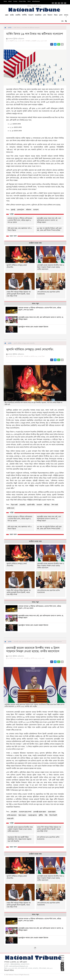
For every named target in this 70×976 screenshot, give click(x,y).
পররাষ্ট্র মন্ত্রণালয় (32, 815)
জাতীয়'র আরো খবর (35, 243)
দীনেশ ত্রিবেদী (53, 815)
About (10, 1)
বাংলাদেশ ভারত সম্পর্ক (25, 812)
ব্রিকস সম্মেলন (22, 815)
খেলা (44, 15)
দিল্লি (46, 815)
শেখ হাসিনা (14, 812)
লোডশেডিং (22, 505)
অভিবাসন (28, 210)
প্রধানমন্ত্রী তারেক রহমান (39, 812)
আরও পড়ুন (35, 303)
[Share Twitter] (55, 44)
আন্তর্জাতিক (38, 15)
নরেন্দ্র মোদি (10, 819)
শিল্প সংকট (55, 505)
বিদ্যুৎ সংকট (14, 505)
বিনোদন (50, 15)
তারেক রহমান (51, 812)
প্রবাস (60, 15)
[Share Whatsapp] (58, 44)
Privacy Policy (22, 1)
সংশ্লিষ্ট (11, 214)
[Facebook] (53, 3)
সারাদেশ (30, 15)
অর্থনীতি (24, 15)
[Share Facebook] (51, 44)
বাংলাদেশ (35, 210)
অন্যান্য (66, 15)
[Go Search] (66, 21)
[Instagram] (62, 3)
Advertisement (36, 1)
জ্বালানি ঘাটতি (31, 505)
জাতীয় (12, 15)
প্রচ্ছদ (6, 15)
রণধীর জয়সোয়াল (11, 815)
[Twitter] (56, 3)
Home (5, 1)
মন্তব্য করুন (13, 236)
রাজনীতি (17, 15)
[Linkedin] (59, 3)
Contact (15, 1)
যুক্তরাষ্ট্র (13, 210)
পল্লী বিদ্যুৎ (47, 505)
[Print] (62, 44)
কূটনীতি (41, 815)
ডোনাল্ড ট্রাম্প (20, 210)
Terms (29, 1)
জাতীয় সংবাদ (10, 508)
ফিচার (55, 15)
